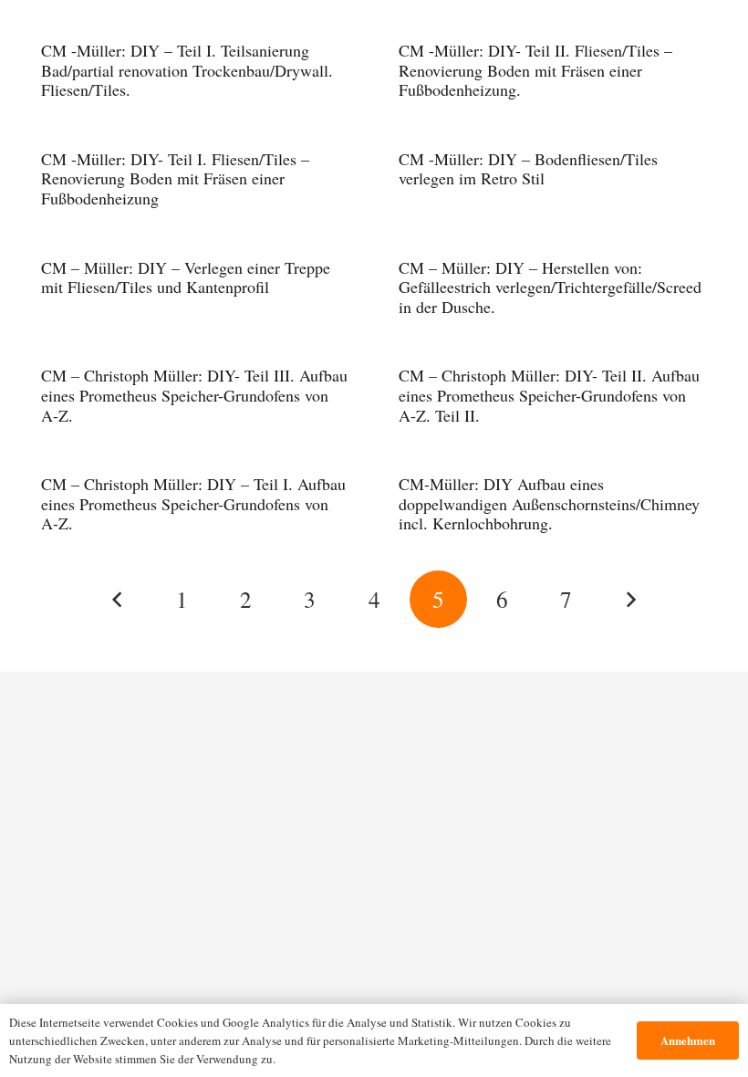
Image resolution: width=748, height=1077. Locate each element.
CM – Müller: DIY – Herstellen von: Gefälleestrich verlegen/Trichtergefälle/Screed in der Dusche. (550, 287)
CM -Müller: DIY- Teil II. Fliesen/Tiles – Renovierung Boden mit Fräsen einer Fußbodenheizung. (535, 69)
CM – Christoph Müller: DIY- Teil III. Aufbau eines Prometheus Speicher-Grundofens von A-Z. (194, 394)
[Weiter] (630, 599)
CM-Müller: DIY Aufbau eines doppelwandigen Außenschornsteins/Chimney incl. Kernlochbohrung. (549, 503)
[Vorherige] (118, 599)
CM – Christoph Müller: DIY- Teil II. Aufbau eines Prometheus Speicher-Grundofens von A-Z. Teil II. (549, 394)
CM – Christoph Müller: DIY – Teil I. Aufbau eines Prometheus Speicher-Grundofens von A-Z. (193, 503)
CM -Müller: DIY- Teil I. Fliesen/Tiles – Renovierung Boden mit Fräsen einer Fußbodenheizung (175, 178)
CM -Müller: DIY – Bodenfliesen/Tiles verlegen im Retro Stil (528, 169)
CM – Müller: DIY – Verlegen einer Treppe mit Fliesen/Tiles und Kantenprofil (185, 277)
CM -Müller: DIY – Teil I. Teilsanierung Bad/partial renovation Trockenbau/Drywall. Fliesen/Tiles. (187, 69)
